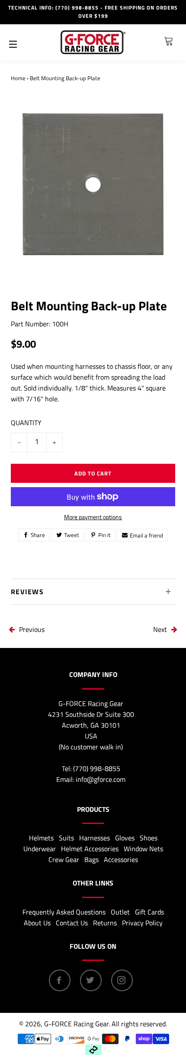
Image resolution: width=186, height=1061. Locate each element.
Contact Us (72, 923)
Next (160, 629)
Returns (105, 923)
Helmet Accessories (90, 848)
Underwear (39, 848)
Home (18, 78)
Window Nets (143, 848)
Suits (66, 838)
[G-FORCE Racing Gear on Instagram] (122, 980)
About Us (37, 923)
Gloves (125, 838)
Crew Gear (63, 859)
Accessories (121, 859)
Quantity (26, 422)
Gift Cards (149, 912)
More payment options (93, 516)
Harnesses (94, 838)
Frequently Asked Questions (64, 912)
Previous (32, 629)
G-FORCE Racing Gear (76, 1024)
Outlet (120, 912)
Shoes (148, 838)
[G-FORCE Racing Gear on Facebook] (60, 980)
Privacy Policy (142, 923)
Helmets (41, 838)
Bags (91, 859)
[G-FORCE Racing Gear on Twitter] (91, 980)
